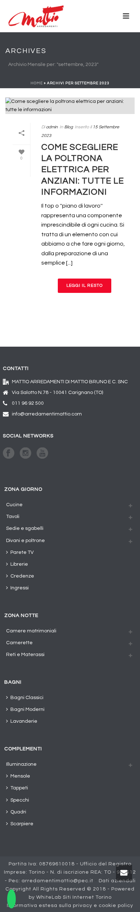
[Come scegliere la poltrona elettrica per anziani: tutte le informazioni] (70, 106)
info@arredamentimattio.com (47, 414)
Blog (68, 127)
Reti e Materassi (25, 654)
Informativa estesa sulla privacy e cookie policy (70, 905)
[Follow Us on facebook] (8, 453)
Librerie (19, 564)
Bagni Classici (26, 697)
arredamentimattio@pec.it (57, 880)
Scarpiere (21, 823)
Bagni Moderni (27, 709)
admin (52, 127)
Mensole (20, 776)
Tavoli (12, 516)
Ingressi (19, 587)
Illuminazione (21, 764)
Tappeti (19, 787)
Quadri (18, 811)
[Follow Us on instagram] (25, 453)
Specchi (19, 800)
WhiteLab (48, 897)
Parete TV (22, 552)
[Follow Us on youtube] (42, 453)
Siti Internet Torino (87, 897)
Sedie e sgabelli (24, 528)
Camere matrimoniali (31, 630)
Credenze (22, 576)
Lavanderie (23, 721)
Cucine (14, 504)
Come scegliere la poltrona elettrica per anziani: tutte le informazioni (82, 169)
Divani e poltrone (25, 540)
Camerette (19, 642)
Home (37, 83)
